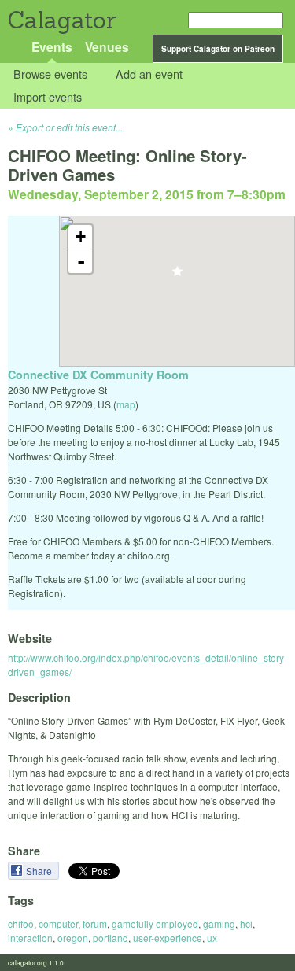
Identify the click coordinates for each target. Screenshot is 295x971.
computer (58, 923)
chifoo (21, 923)
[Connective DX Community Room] (177, 276)
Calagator (61, 20)
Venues (107, 47)
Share (40, 870)
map (125, 404)
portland (110, 937)
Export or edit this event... (69, 127)
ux (212, 937)
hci (246, 923)
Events (51, 47)
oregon (72, 937)
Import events (47, 96)
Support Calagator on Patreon (218, 48)
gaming (219, 923)
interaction (30, 937)
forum (95, 923)
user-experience (167, 937)
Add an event (149, 74)
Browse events (50, 74)
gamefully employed (155, 923)
